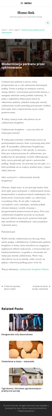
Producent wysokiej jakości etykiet (12, 287)
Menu (28, 3)
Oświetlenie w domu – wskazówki (18, 361)
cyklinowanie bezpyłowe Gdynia (34, 269)
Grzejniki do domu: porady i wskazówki (40, 287)
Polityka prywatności (26, 411)
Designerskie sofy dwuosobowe (17, 334)
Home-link (26, 12)
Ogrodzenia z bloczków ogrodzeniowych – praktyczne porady (22, 389)
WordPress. (42, 408)
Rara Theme (22, 408)
